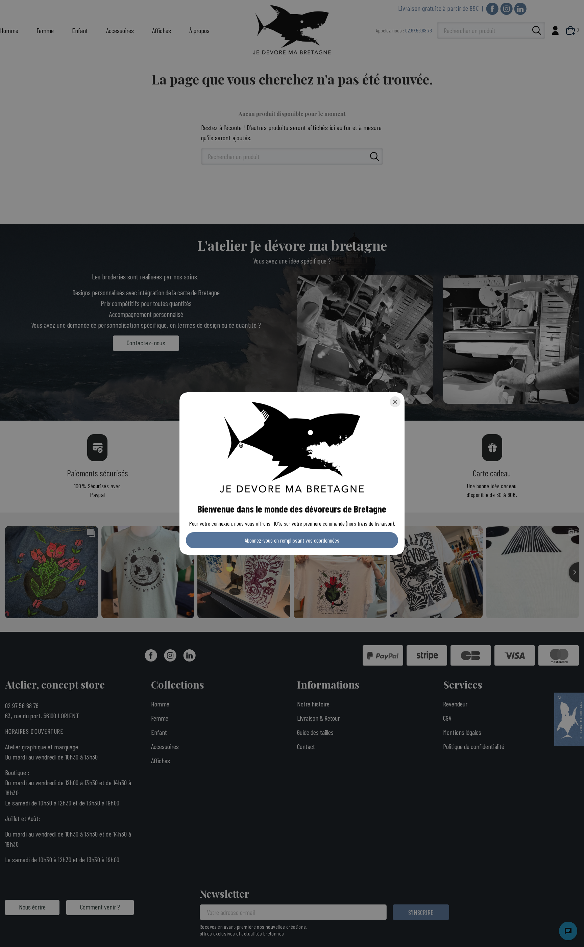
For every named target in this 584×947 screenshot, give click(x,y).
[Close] (395, 401)
